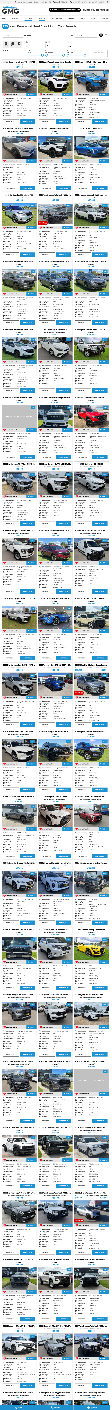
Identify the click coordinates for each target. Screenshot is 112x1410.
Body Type (6, 51)
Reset (71, 35)
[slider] (42, 55)
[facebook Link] (107, 2)
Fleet (93, 18)
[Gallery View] (101, 35)
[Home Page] (10, 10)
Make (26, 42)
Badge (69, 42)
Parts (82, 18)
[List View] (106, 35)
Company (105, 18)
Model (47, 42)
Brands (15, 18)
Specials (42, 18)
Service (71, 18)
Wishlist (32, 94)
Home (4, 18)
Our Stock (28, 18)
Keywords (27, 35)
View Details (10, 121)
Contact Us (27, 121)
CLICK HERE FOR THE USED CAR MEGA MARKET (65, 10)
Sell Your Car (57, 18)
